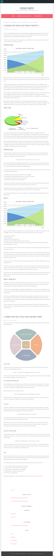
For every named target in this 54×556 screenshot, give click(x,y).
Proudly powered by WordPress (19, 553)
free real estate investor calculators (35, 476)
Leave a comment (14, 29)
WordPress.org (14, 543)
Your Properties (38, 16)
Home (13, 16)
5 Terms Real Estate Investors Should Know (19, 525)
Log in (12, 533)
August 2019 (13, 513)
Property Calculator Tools (24, 16)
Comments (14, 540)
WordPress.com (39, 553)
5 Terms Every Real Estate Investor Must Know (23, 316)
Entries (13, 537)
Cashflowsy (27, 8)
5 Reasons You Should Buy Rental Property (21, 25)
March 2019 (13, 517)
